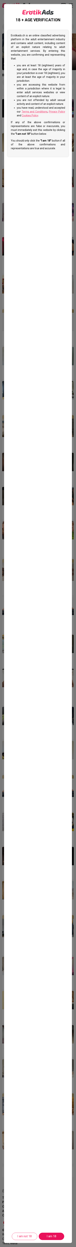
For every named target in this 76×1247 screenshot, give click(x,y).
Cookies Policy (30, 115)
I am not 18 (24, 1236)
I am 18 (51, 1236)
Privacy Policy (57, 111)
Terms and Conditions (35, 111)
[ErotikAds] (38, 12)
